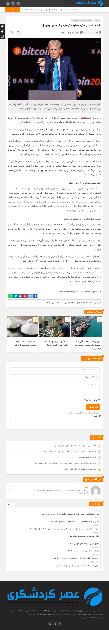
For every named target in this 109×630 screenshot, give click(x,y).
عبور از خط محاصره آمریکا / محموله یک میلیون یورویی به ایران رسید (88, 345)
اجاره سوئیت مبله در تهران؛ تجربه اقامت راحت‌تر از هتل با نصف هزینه (69, 451)
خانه (97, 20)
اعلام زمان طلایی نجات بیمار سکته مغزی (83, 536)
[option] (86, 334)
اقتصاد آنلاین (82, 302)
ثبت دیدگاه (93, 407)
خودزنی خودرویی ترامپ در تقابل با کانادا (83, 550)
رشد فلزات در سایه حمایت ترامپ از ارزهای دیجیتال (71, 25)
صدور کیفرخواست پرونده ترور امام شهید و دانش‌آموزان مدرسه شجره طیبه (58, 9)
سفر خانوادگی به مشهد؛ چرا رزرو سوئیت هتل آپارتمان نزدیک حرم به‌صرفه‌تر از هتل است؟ (64, 528)
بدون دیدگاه (51, 302)
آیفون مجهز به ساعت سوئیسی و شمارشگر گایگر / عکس (77, 565)
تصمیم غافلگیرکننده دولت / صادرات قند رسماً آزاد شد (24, 343)
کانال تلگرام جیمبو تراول (87, 457)
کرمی (86, 487)
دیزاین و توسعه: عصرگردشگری (93, 617)
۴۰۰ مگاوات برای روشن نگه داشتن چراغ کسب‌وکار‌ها (56, 343)
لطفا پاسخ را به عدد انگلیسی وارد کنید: (83, 412)
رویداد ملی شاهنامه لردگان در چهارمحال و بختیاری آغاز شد (76, 558)
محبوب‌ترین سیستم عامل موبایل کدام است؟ (82, 543)
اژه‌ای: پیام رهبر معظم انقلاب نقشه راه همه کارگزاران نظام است (74, 521)
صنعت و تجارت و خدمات (82, 20)
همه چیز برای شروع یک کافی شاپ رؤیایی (80, 469)
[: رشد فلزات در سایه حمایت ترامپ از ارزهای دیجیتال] (11, 33)
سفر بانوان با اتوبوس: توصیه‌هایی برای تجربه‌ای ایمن (75, 445)
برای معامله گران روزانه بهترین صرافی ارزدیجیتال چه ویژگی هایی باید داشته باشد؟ (65, 463)
